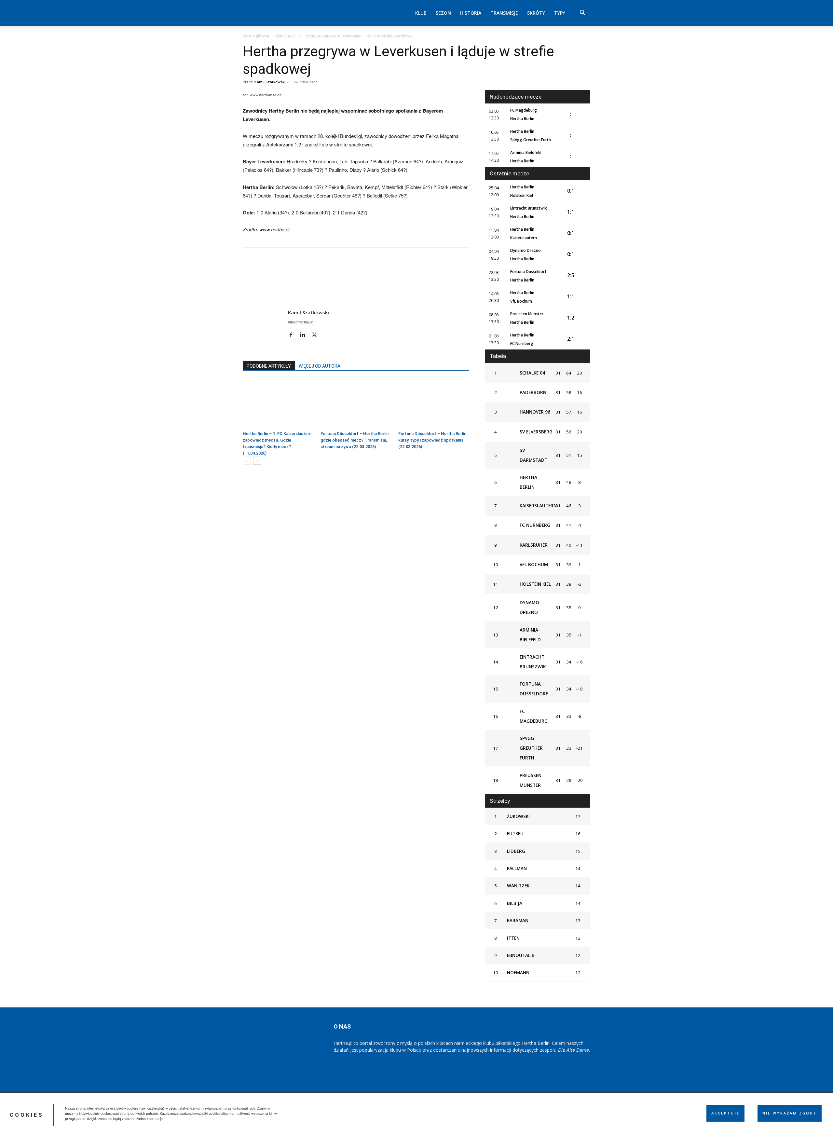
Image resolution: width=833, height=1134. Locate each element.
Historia (470, 13)
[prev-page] (247, 461)
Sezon (443, 13)
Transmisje (504, 13)
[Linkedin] (309, 272)
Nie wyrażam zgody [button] (789, 1113)
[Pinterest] (279, 272)
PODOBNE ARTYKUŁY (269, 366)
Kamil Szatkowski (269, 81)
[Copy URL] (324, 272)
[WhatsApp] (294, 272)
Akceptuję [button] (725, 1113)
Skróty (536, 13)
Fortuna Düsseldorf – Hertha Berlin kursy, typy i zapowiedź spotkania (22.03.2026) (432, 440)
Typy (559, 13)
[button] (582, 13)
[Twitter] (264, 272)
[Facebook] (249, 272)
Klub (421, 13)
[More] (339, 272)
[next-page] (257, 461)
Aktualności (285, 36)
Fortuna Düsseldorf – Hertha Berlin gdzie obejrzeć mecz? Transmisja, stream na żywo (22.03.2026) (355, 440)
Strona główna (256, 36)
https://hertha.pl (300, 322)
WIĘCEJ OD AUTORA (319, 366)
